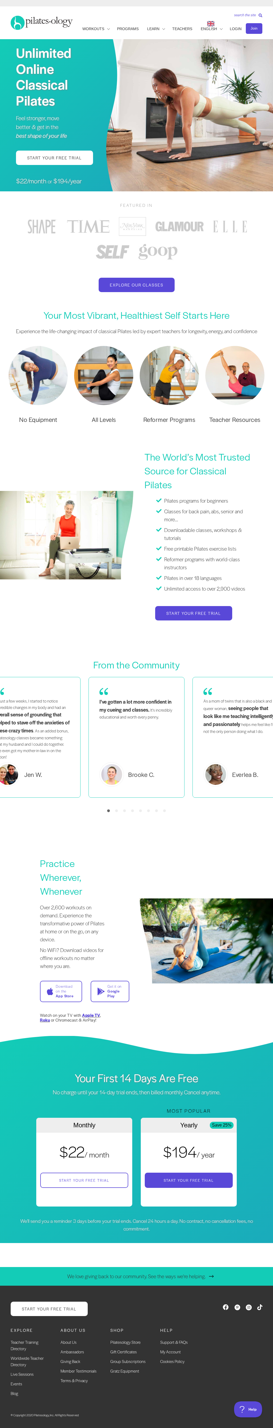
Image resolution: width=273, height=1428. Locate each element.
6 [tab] (148, 811)
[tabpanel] (42, 226)
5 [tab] (140, 811)
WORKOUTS (93, 29)
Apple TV (91, 1015)
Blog (14, 1393)
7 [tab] (156, 811)
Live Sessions (22, 1374)
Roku (45, 1020)
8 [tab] (164, 811)
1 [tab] (108, 811)
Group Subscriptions (128, 1361)
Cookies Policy (172, 1361)
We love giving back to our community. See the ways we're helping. (136, 1276)
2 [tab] (116, 811)
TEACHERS (182, 29)
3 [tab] (124, 811)
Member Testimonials (79, 1371)
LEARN (153, 29)
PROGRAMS (128, 29)
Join (254, 28)
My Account (170, 1351)
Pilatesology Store (125, 1342)
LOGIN (236, 29)
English (209, 29)
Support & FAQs (174, 1342)
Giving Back (70, 1361)
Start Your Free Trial (84, 1180)
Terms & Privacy (74, 1380)
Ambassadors (72, 1351)
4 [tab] (132, 811)
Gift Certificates (123, 1351)
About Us (69, 1342)
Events (16, 1383)
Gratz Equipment (124, 1371)
